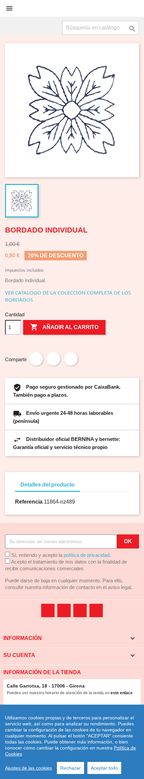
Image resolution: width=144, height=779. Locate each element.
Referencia (29, 502)
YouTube (64, 610)
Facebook (48, 610)
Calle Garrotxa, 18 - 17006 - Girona (46, 686)
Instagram (96, 610)
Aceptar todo (104, 768)
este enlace (122, 693)
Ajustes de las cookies (28, 768)
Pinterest (71, 359)
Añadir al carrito (64, 327)
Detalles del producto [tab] (47, 485)
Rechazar (70, 768)
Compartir (36, 359)
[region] (72, 742)
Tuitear (53, 359)
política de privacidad (87, 555)
